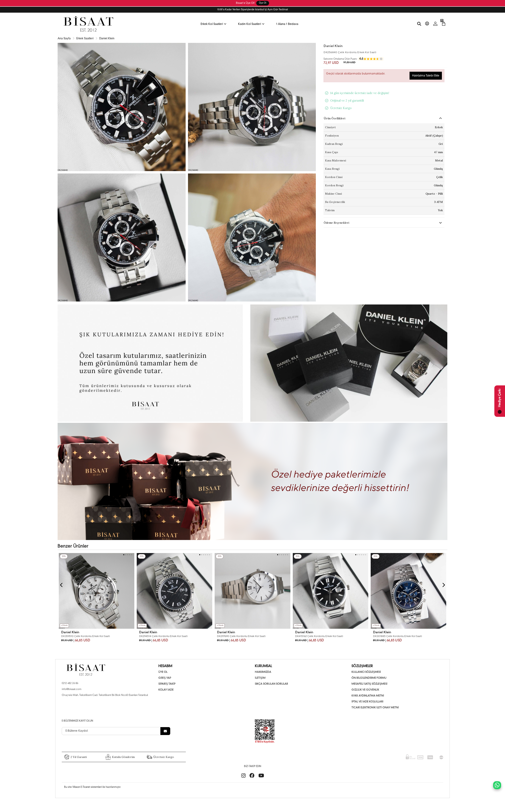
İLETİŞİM (260, 678)
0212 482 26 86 (70, 683)
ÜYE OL (162, 672)
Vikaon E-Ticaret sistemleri (87, 787)
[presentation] (61, 585)
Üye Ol (262, 3)
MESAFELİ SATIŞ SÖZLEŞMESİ (369, 684)
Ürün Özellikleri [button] (334, 118)
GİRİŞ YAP (164, 678)
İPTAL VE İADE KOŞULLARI (367, 701)
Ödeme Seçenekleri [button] (336, 222)
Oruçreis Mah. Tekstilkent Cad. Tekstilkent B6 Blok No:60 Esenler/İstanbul (105, 695)
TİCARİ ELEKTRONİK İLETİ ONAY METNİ (375, 707)
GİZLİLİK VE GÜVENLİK (365, 690)
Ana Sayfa (64, 38)
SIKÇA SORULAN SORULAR (271, 684)
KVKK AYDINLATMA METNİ (368, 696)
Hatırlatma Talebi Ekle (425, 75)
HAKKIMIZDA (263, 672)
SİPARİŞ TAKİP (166, 684)
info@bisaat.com (71, 689)
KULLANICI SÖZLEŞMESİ (366, 672)
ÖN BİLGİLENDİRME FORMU (369, 678)
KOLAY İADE (166, 690)
